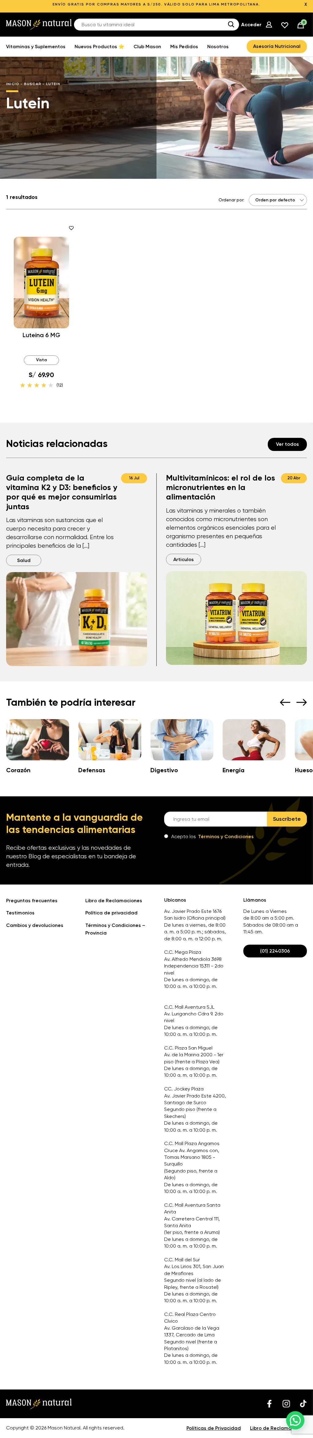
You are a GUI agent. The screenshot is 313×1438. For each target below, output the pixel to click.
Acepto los (212, 836)
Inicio (12, 84)
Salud (24, 560)
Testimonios (20, 913)
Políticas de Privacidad (213, 1428)
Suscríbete (287, 819)
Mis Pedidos (184, 46)
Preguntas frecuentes (31, 900)
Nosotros (218, 46)
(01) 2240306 (275, 951)
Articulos (183, 559)
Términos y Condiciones (226, 836)
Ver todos (287, 444)
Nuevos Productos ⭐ (99, 46)
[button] (295, 1420)
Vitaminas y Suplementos (35, 46)
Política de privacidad (111, 913)
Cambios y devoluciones (34, 925)
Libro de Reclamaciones (113, 900)
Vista (41, 359)
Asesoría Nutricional (276, 46)
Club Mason (147, 46)
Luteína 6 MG (41, 335)
